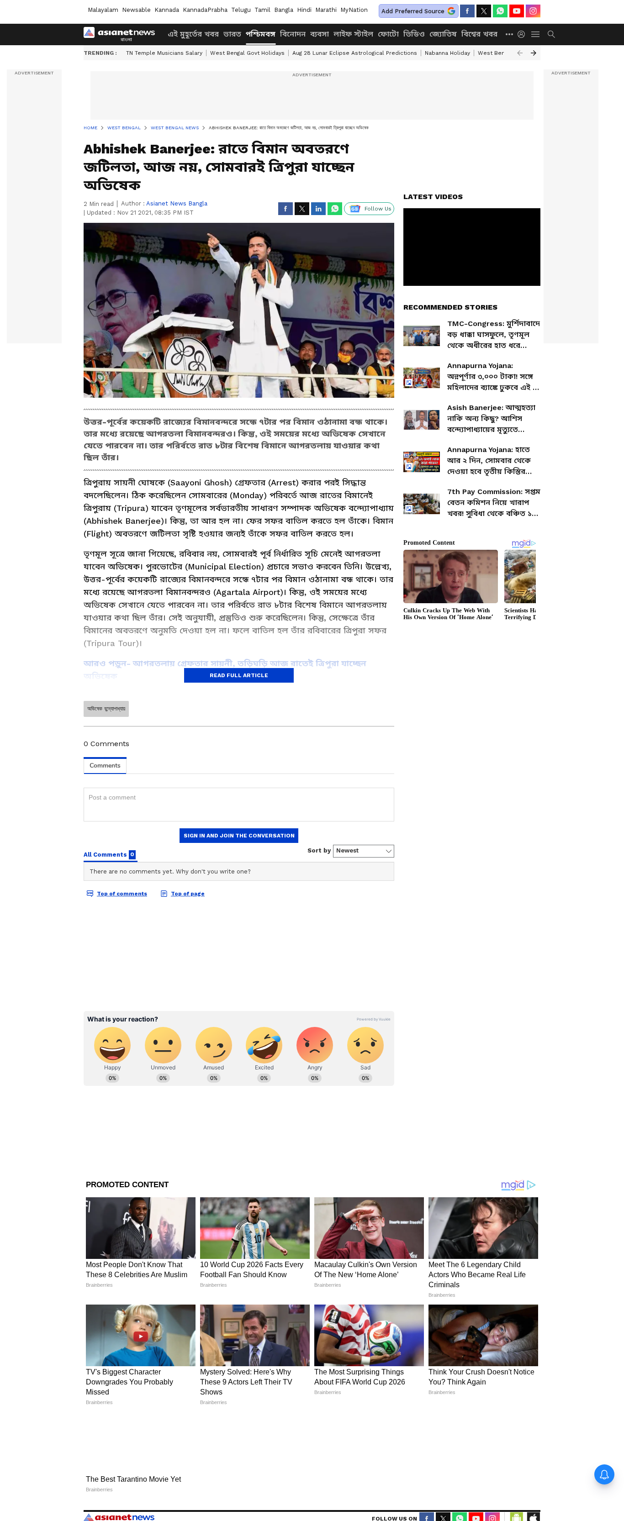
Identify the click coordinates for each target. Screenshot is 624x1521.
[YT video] (516, 11)
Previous (520, 53)
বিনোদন (293, 34)
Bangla (283, 9)
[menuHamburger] (535, 34)
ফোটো (388, 34)
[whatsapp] (500, 11)
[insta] (533, 11)
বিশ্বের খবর (479, 34)
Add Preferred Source (412, 11)
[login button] (523, 34)
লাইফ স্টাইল (353, 34)
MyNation (354, 9)
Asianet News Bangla (176, 203)
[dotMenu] (510, 34)
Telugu (241, 9)
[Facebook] (467, 11)
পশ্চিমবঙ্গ (260, 34)
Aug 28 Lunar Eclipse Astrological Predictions (354, 53)
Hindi (304, 9)
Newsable (136, 9)
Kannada (166, 9)
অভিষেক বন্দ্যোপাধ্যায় (106, 708)
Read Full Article (239, 675)
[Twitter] (483, 11)
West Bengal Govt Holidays (247, 53)
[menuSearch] (551, 34)
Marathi (326, 9)
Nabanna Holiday (447, 53)
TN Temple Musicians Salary (164, 53)
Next (533, 53)
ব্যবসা (319, 34)
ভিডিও (414, 34)
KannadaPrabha (205, 9)
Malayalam (103, 9)
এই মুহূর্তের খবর (193, 34)
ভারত (232, 34)
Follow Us (378, 208)
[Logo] (122, 34)
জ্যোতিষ (443, 34)
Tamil (262, 9)
